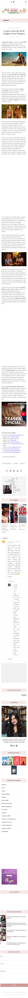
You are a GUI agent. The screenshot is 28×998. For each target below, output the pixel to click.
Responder (10, 576)
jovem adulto (5, 800)
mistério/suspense (7, 806)
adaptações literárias (14, 28)
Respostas (11, 581)
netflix (22, 463)
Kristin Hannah (7, 463)
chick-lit (4, 784)
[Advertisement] (14, 851)
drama (3, 791)
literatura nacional (7, 803)
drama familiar (6, 794)
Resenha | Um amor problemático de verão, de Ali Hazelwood (16, 943)
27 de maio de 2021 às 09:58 (16, 589)
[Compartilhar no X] (10, 471)
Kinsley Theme (20, 992)
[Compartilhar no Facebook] (7, 471)
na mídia (15, 463)
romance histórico (7, 825)
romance (4, 812)
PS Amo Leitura (16, 585)
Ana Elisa (10, 541)
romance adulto (6, 816)
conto (3, 788)
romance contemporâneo (9, 819)
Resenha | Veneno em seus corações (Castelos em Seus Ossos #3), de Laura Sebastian (17, 924)
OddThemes (19, 994)
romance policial (6, 828)
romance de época (7, 822)
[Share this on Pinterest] (14, 471)
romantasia (5, 831)
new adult (4, 809)
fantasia (4, 797)
